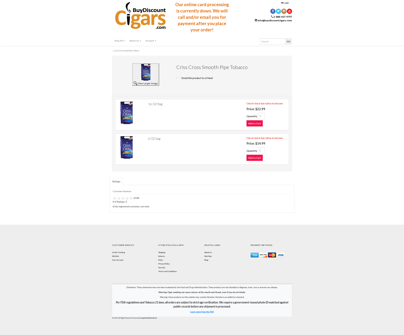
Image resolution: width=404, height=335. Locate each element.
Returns (161, 256)
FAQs (160, 260)
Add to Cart (254, 123)
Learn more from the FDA (202, 311)
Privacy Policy (164, 264)
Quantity (252, 116)
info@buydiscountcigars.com (275, 20)
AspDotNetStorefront (149, 318)
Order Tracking (118, 252)
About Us (134, 40)
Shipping (161, 252)
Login (286, 2)
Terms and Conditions (167, 271)
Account (150, 40)
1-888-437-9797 (282, 16)
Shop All (119, 40)
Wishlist (115, 256)
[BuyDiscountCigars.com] (140, 15)
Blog (206, 260)
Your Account (117, 260)
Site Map (207, 256)
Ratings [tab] (116, 181)
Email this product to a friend (197, 77)
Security (161, 267)
